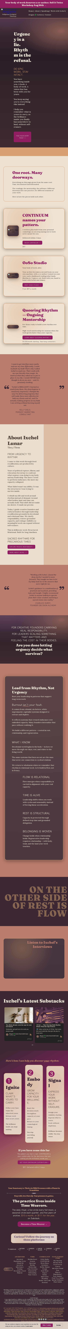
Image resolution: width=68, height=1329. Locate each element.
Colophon (43, 1321)
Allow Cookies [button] (46, 1325)
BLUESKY (22, 1249)
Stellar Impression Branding (45, 1276)
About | (38, 11)
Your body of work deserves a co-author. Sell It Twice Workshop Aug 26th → (34, 3)
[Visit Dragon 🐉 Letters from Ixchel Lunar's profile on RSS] (7, 1034)
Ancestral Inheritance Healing (20, 1267)
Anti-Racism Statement (32, 1321)
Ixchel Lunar (39, 1317)
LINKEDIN (31, 1249)
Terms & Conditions (53, 1319)
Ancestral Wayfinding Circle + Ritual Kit (20, 1261)
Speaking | (45, 11)
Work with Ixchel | (58, 11)
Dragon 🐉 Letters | (36, 15)
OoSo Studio (45, 1259)
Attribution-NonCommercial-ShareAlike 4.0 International (21, 1319)
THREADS (49, 1249)
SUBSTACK (12, 1249)
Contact (48, 15)
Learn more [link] (29, 1326)
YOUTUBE (57, 1249)
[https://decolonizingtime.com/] (9, 11)
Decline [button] (58, 1325)
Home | (31, 11)
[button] (4, 1025)
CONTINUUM (44, 1261)
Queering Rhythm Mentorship (32, 1265)
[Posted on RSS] (31, 1035)
